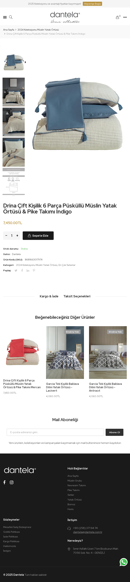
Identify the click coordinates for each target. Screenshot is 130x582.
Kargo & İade (49, 296)
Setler (71, 494)
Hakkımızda (9, 546)
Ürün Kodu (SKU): (13, 259)
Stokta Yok (72, 331)
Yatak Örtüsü (75, 499)
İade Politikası (10, 536)
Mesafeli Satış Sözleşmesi (17, 527)
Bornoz (71, 504)
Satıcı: (6, 254)
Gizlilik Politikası (11, 531)
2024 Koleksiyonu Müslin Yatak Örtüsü (36, 265)
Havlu (71, 509)
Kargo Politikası (11, 541)
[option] (14, 62)
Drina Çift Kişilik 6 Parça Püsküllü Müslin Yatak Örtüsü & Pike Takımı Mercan (22, 384)
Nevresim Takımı (77, 485)
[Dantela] (65, 17)
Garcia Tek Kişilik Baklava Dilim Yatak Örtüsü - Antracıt (105, 387)
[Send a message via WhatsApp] (123, 562)
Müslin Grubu (75, 480)
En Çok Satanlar (67, 265)
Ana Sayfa (73, 475)
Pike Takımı (74, 490)
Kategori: (8, 265)
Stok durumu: (11, 248)
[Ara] (11, 17)
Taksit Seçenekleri (76, 296)
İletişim (7, 550)
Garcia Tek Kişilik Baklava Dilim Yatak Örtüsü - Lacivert (62, 387)
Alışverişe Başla (92, 3)
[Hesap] (125, 17)
